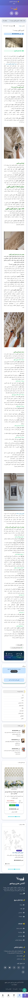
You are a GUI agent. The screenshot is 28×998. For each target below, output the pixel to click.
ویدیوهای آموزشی (18, 940)
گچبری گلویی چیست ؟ (14, 21)
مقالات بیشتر (22, 824)
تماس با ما (15, 989)
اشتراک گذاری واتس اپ (16, 648)
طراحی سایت (8, 989)
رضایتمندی (20, 936)
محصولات (20, 916)
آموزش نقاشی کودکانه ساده (22, 853)
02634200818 (19, 959)
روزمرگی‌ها (20, 932)
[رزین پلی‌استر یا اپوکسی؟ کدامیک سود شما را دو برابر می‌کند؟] (23, 751)
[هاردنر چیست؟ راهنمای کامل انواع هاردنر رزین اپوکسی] (23, 742)
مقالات (21, 909)
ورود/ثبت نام (14, 671)
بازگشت (5, 21)
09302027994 (19, 956)
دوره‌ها (21, 905)
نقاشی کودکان (24, 850)
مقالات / (20, 21)
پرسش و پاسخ (19, 928)
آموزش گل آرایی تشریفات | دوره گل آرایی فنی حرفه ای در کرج (14, 792)
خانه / (24, 21)
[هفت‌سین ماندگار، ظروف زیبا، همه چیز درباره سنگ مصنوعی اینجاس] (23, 733)
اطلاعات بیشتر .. (14, 812)
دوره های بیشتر (21, 762)
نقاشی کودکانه (4, 853)
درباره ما (20, 989)
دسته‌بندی (20, 912)
